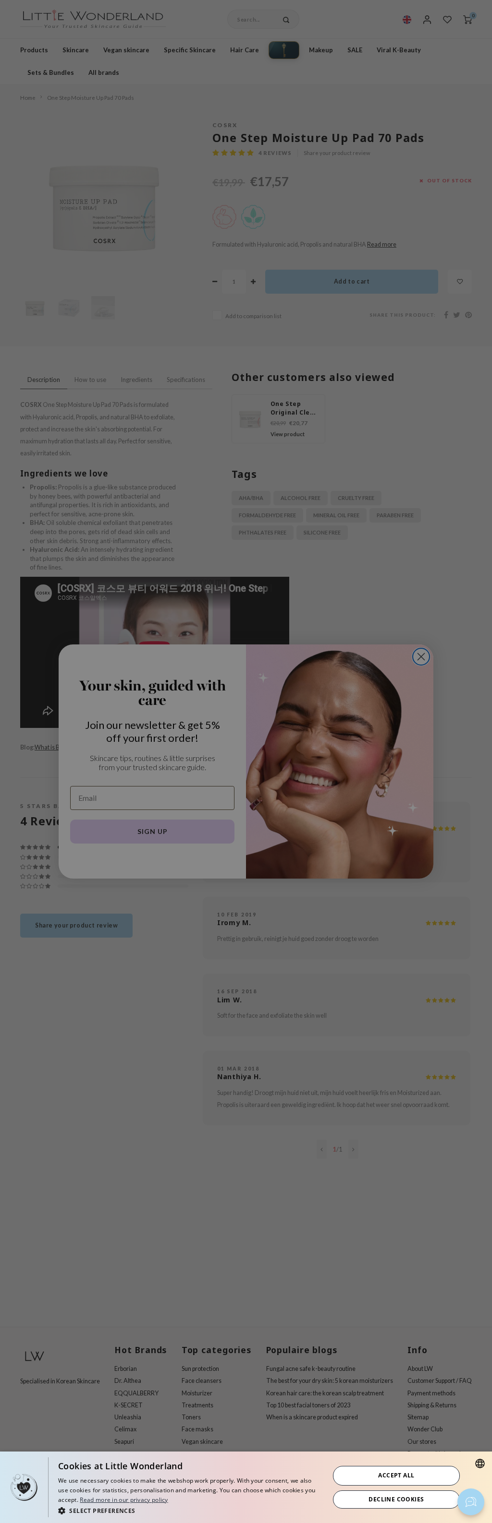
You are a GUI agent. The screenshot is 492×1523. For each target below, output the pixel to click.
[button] (189, 1510)
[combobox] (480, 1463)
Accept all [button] (396, 1475)
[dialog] (246, 1487)
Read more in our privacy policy (124, 1500)
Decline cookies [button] (396, 1499)
